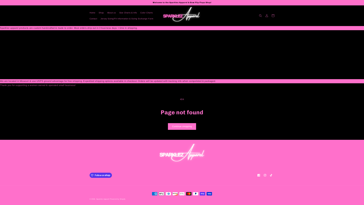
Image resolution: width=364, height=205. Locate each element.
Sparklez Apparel (102, 199)
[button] (260, 16)
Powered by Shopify (118, 199)
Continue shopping (182, 126)
